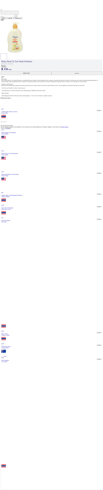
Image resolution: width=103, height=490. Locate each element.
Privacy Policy (64, 127)
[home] (10, 12)
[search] (16, 16)
